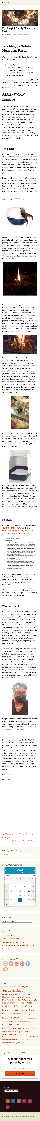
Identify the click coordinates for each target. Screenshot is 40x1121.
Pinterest (21, 1025)
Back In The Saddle (8, 935)
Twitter (22, 1037)
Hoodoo (15, 1017)
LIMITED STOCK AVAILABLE (25, 840)
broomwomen (8, 1003)
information (6, 1021)
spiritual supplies (7, 1034)
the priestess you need (10, 1037)
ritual (4, 1032)
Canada (29, 1002)
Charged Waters (24, 1006)
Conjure (6, 1010)
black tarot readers (10, 997)
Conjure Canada (16, 1010)
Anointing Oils (22, 986)
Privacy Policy (6, 1116)
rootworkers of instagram (14, 1032)
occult (28, 1021)
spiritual (26, 1032)
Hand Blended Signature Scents (29, 1014)
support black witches (20, 1034)
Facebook (6, 1014)
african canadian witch (9, 987)
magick (13, 1021)
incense (34, 1018)
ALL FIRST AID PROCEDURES (13, 528)
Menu (4, 2)
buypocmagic (19, 1003)
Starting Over (6, 949)
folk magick (15, 1013)
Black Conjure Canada (9, 994)
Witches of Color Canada (24, 1040)
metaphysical (21, 1021)
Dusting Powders (29, 1010)
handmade (6, 1018)
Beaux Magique (24, 35)
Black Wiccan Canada (24, 997)
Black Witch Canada (9, 1000)
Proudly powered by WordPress (24, 1116)
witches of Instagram (11, 1042)
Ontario (6, 1024)
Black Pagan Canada (24, 994)
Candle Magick (8, 1006)
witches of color (9, 1039)
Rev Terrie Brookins (31, 1029)
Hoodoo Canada (26, 1018)
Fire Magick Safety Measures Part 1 (14, 942)
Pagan (14, 1024)
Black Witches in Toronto (27, 1000)
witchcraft (34, 1037)
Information (6, 37)
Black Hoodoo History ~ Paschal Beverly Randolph (18, 945)
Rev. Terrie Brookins (13, 1028)
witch (27, 1037)
